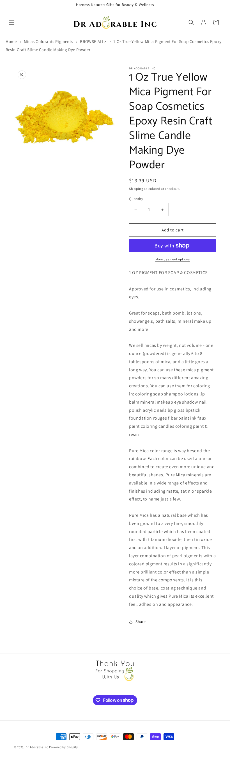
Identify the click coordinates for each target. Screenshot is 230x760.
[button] (12, 22)
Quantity (136, 198)
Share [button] (140, 621)
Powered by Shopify (63, 747)
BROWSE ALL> (93, 41)
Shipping (136, 188)
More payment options (172, 259)
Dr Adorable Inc (37, 747)
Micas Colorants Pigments (48, 41)
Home (11, 41)
